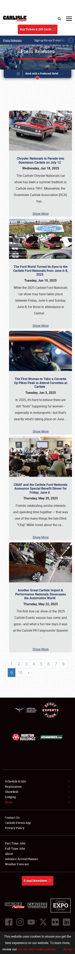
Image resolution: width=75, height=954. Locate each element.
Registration (13, 786)
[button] (37, 74)
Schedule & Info (15, 781)
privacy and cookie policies (37, 949)
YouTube (31, 922)
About (9, 854)
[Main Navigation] (69, 19)
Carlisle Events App (18, 823)
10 (20, 672)
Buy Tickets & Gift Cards (35, 29)
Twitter (43, 922)
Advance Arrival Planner (21, 859)
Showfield (11, 792)
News (9, 802)
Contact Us (12, 817)
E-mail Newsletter (35, 881)
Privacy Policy (14, 828)
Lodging (10, 797)
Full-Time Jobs (15, 848)
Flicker (55, 922)
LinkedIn (66, 922)
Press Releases (12, 40)
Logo (15, 19)
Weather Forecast (17, 864)
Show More (41, 213)
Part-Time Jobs (15, 843)
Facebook (8, 922)
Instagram (20, 922)
